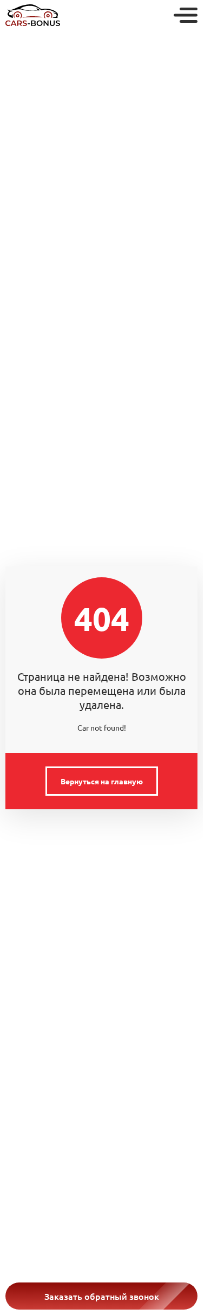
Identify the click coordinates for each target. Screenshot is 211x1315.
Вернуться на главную (102, 781)
